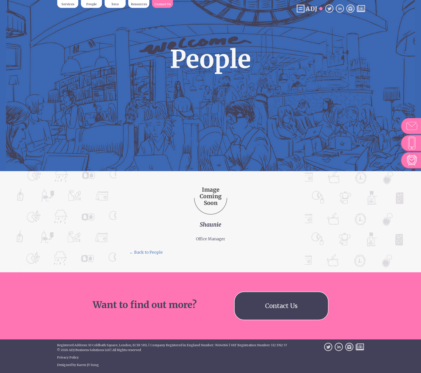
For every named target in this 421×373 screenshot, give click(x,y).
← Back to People (146, 252)
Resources (139, 4)
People (91, 4)
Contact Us (162, 4)
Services (67, 4)
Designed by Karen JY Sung (78, 365)
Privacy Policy (68, 357)
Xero (115, 4)
